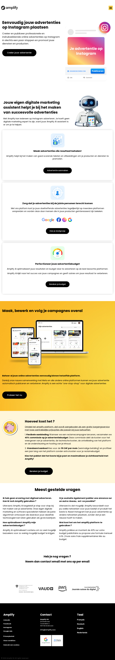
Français (80, 620)
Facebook (7, 624)
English (80, 628)
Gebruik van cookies (11, 645)
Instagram (7, 627)
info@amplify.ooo (48, 630)
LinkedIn (6, 620)
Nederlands (82, 632)
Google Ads (7, 631)
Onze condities (9, 641)
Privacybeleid (8, 636)
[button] (111, 8)
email (56, 561)
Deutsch (80, 624)
